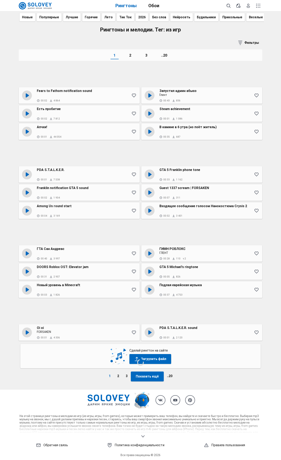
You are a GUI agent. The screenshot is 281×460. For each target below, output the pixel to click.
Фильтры (251, 43)
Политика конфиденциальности (139, 445)
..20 (164, 55)
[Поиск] (228, 6)
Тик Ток (125, 17)
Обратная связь (55, 445)
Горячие (91, 17)
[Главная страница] (35, 5)
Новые (27, 17)
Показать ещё (147, 376)
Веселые (256, 17)
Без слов (159, 17)
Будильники (206, 17)
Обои (153, 5)
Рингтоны (126, 5)
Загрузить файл (153, 359)
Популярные (49, 17)
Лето (108, 17)
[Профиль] (248, 6)
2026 (142, 17)
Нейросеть (181, 17)
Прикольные (232, 17)
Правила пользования (228, 445)
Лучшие (72, 17)
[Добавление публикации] (238, 6)
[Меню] (258, 6)
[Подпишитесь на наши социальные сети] (160, 400)
